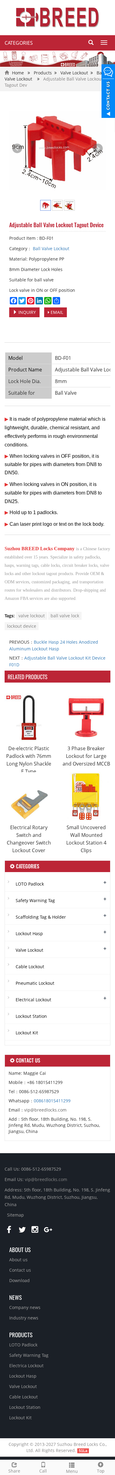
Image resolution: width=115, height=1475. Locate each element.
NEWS (15, 1297)
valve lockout (31, 616)
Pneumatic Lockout (35, 983)
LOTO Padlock (30, 884)
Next (98, 148)
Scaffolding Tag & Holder (41, 917)
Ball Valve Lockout (50, 248)
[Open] (108, 91)
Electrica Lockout (26, 1365)
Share (14, 1471)
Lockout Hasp (29, 933)
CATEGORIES (19, 43)
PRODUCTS (21, 1334)
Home (18, 73)
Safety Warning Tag (35, 900)
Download (19, 1280)
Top (101, 1471)
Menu (72, 1471)
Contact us (20, 1270)
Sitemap (15, 1215)
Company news (24, 1307)
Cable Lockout (30, 966)
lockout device (21, 626)
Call (43, 1471)
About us (18, 1259)
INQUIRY (26, 312)
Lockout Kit (27, 1033)
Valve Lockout (74, 73)
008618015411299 (52, 1101)
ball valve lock (65, 616)
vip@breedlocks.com (45, 1110)
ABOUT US (20, 1249)
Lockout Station (31, 1016)
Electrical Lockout (33, 1000)
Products (43, 73)
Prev (17, 148)
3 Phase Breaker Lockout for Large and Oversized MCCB (86, 756)
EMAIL (56, 312)
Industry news (23, 1318)
